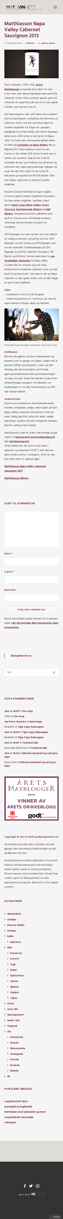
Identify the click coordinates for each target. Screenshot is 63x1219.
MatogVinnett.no (21, 656)
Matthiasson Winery (16, 478)
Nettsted (9, 590)
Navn (8, 554)
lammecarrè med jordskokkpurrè (35, 437)
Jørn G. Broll (48, 43)
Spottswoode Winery (29, 209)
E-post (9, 572)
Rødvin (30, 43)
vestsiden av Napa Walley (32, 145)
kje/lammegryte (19, 442)
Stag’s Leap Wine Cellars (26, 205)
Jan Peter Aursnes (15, 722)
